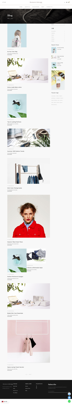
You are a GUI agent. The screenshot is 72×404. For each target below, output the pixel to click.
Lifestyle (52, 39)
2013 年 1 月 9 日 (10, 364)
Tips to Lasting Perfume (14, 122)
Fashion (52, 35)
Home (8, 18)
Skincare (52, 41)
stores (61, 100)
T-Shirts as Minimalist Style (35, 267)
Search (64, 25)
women (61, 102)
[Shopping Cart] (68, 2)
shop (58, 100)
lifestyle (55, 100)
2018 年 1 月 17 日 (11, 185)
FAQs (26, 390)
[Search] (64, 2)
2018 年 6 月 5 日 (11, 49)
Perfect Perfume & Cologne (15, 276)
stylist (55, 102)
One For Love (15, 390)
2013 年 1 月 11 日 (30, 265)
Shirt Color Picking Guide (14, 188)
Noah (14, 388)
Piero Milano (15, 392)
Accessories (53, 31)
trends (58, 102)
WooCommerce (54, 104)
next (30, 374)
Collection (53, 33)
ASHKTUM (15, 386)
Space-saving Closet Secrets (15, 367)
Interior (52, 37)
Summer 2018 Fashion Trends (15, 151)
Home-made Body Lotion (14, 87)
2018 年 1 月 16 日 (11, 239)
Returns (26, 386)
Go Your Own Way (12, 51)
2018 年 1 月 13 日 (11, 274)
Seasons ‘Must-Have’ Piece (15, 242)
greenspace (53, 98)
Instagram (58, 98)
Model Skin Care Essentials (15, 313)
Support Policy (27, 388)
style (52, 102)
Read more (9, 54)
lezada (52, 100)
